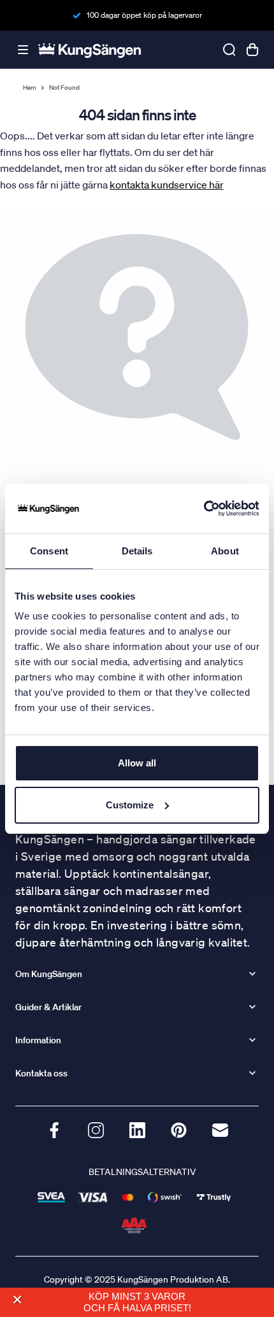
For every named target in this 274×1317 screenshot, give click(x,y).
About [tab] (225, 551)
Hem (29, 88)
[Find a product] (229, 49)
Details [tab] (137, 551)
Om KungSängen (48, 974)
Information (38, 1040)
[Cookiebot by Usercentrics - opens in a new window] (203, 508)
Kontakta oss (41, 1073)
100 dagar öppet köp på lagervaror (144, 15)
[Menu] (23, 50)
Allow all (137, 762)
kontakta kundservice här (167, 184)
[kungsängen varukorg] (252, 49)
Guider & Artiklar (48, 1007)
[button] (16, 1300)
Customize (130, 804)
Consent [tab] (49, 551)
